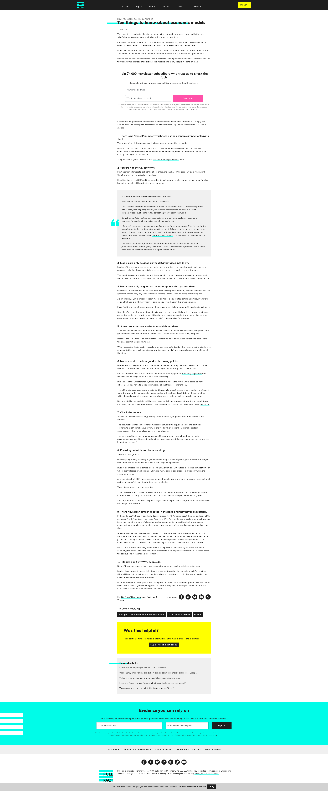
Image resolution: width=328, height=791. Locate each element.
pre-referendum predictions (166, 160)
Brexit (197, 615)
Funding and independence (137, 750)
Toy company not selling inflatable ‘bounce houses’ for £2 (146, 688)
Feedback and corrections (188, 750)
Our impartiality (163, 750)
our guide (205, 404)
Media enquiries (213, 750)
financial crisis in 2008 (162, 235)
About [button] (181, 7)
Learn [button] (152, 7)
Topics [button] (139, 7)
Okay (211, 787)
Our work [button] (166, 7)
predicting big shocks (192, 374)
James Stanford (182, 522)
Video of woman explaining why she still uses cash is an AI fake (149, 678)
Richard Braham (131, 597)
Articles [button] (125, 7)
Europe (123, 615)
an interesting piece (143, 525)
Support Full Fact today (163, 645)
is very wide (181, 143)
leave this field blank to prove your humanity (11, 705)
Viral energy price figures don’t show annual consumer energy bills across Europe (158, 673)
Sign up (187, 98)
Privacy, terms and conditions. (206, 774)
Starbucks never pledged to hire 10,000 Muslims (142, 668)
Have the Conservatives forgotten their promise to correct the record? (152, 683)
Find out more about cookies (192, 787)
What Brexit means (179, 615)
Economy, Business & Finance (148, 615)
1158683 (150, 771)
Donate (244, 5)
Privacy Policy (193, 109)
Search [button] (197, 7)
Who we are (113, 750)
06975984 (184, 771)
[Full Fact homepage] (80, 5)
